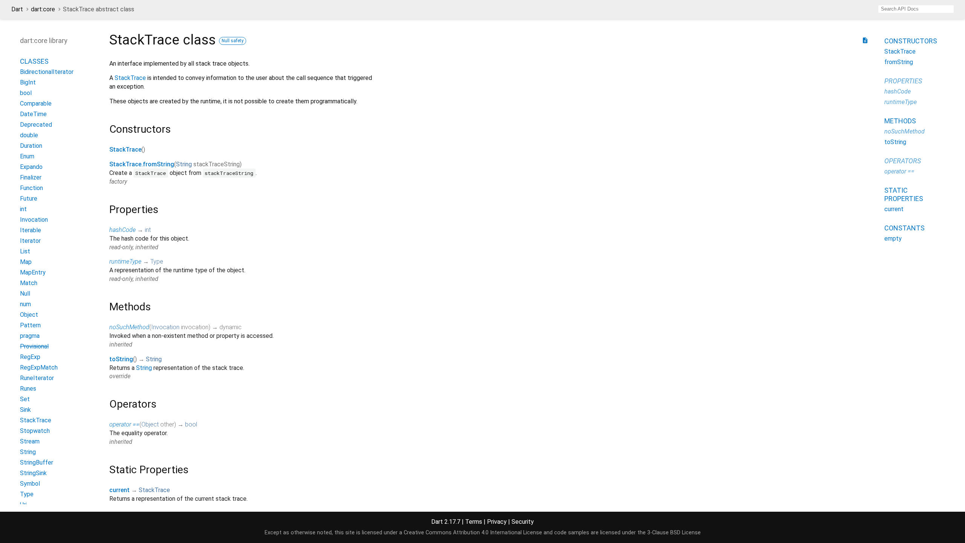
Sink (25, 409)
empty (893, 238)
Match (28, 283)
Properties (903, 81)
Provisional (34, 346)
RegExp (30, 356)
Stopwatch (35, 430)
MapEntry (33, 272)
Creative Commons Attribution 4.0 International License (473, 532)
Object (150, 424)
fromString (898, 62)
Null (25, 293)
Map (26, 261)
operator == (124, 424)
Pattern (30, 325)
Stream (30, 441)
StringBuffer (36, 462)
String (184, 164)
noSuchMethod (129, 327)
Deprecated (36, 124)
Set (25, 399)
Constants (904, 228)
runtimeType (125, 261)
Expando (31, 166)
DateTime (33, 114)
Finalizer (30, 177)
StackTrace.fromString (141, 164)
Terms (473, 521)
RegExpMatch (39, 367)
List (25, 251)
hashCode (122, 229)
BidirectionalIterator (47, 71)
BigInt (28, 82)
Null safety (233, 40)
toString (121, 359)
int (148, 229)
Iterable (30, 230)
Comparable (36, 103)
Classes (34, 61)
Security (523, 521)
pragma (30, 335)
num (25, 304)
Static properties (903, 194)
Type (156, 261)
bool (191, 424)
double (29, 135)
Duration (31, 145)
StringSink (33, 473)
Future (28, 198)
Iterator (30, 240)
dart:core (43, 9)
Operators (902, 161)
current (119, 490)
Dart (17, 9)
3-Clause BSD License (674, 532)
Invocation (165, 327)
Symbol (30, 483)
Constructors (910, 41)
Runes (28, 388)
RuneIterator (37, 378)
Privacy (497, 521)
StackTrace (130, 77)
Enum (27, 156)
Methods (900, 121)
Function (31, 188)
